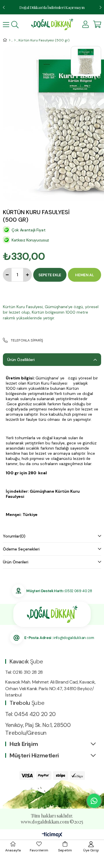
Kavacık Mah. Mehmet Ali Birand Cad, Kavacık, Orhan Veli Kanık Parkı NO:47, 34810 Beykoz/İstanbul (50, 688)
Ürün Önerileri (15, 562)
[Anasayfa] (9, 40)
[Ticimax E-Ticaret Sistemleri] (52, 835)
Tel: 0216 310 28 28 (24, 672)
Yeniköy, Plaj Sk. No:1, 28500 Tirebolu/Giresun (38, 728)
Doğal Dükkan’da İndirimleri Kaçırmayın (51, 7)
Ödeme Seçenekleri (21, 549)
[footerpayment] (52, 775)
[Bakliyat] (15, 40)
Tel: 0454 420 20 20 (30, 714)
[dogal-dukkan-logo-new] (52, 614)
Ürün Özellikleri (21, 359)
